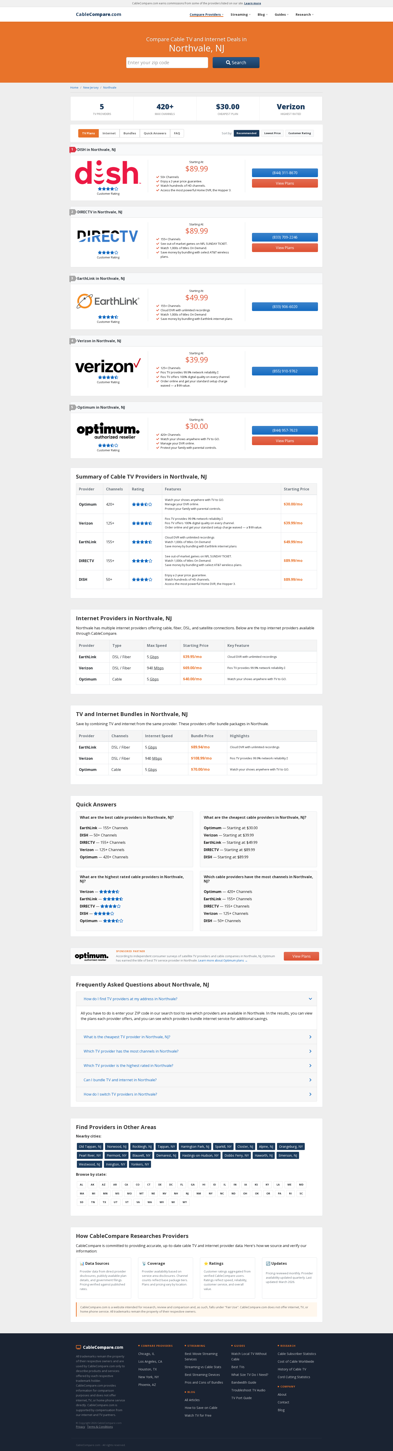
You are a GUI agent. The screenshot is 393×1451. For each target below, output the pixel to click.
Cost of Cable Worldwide (296, 1361)
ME (289, 1184)
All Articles (192, 1400)
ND (233, 1193)
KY (267, 1184)
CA (126, 1184)
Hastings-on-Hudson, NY (200, 1155)
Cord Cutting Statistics (294, 1377)
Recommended (247, 133)
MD (301, 1184)
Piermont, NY (116, 1155)
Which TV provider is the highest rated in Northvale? (128, 1065)
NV (164, 1193)
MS (117, 1193)
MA (82, 1193)
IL (225, 1184)
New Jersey (90, 87)
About (282, 1394)
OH (245, 1193)
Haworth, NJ (264, 1155)
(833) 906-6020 (284, 306)
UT (116, 1202)
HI (203, 1184)
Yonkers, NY (140, 1164)
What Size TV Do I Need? (249, 1374)
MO (129, 1193)
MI (93, 1193)
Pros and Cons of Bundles (204, 1382)
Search (238, 62)
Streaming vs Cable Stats (203, 1367)
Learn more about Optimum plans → (223, 960)
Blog (262, 14)
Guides (281, 14)
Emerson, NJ (288, 1155)
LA (278, 1184)
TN (93, 1202)
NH (176, 1193)
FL (181, 1184)
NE (153, 1193)
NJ (187, 1193)
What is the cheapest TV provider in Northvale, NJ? (127, 1036)
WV (162, 1202)
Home (74, 87)
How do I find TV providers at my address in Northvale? (130, 998)
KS (256, 1184)
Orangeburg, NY (291, 1146)
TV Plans (88, 133)
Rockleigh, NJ (142, 1146)
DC (171, 1184)
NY (210, 1193)
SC (301, 1193)
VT (127, 1202)
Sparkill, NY (223, 1146)
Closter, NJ (245, 1146)
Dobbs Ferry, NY (236, 1155)
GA (193, 1184)
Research (304, 14)
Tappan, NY (166, 1146)
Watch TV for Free (198, 1415)
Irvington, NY (115, 1164)
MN (105, 1193)
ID (214, 1184)
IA (245, 1184)
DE (159, 1184)
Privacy (80, 1427)
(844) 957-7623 (284, 430)
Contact (283, 1402)
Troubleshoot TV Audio (248, 1390)
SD (81, 1202)
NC (222, 1193)
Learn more (252, 3)
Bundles (129, 133)
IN (235, 1184)
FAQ (177, 133)
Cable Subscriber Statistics (297, 1354)
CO (137, 1184)
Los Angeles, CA (150, 1361)
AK (92, 1184)
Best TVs (237, 1367)
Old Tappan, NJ (90, 1146)
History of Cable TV (292, 1369)
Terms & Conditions (100, 1427)
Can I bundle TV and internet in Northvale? (120, 1079)
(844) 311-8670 (284, 172)
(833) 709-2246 (284, 237)
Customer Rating (299, 133)
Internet (109, 133)
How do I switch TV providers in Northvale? (120, 1094)
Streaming (240, 14)
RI (290, 1193)
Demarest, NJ (166, 1155)
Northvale (109, 87)
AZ (104, 1184)
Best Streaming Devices (202, 1374)
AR (115, 1184)
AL (81, 1184)
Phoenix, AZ (147, 1384)
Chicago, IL (146, 1354)
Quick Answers (155, 133)
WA (150, 1202)
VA (138, 1202)
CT (149, 1184)
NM (198, 1193)
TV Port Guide (241, 1398)
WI (173, 1202)
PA (279, 1193)
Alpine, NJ (266, 1146)
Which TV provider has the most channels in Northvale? (131, 1051)
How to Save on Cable (201, 1407)
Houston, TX (147, 1369)
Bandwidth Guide (243, 1382)
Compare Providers (206, 14)
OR (268, 1193)
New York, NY (148, 1377)
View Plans (285, 183)
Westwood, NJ (89, 1164)
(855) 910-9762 (284, 371)
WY (185, 1202)
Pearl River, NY (90, 1155)
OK (257, 1193)
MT (141, 1193)
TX (104, 1202)
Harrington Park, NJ (195, 1146)
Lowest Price (272, 133)
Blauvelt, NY (141, 1155)
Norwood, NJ (116, 1146)
